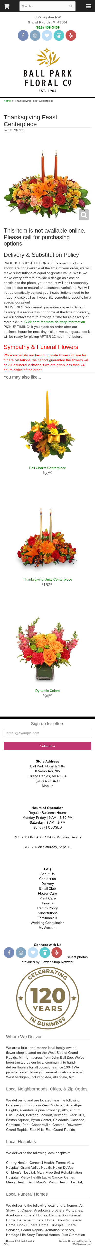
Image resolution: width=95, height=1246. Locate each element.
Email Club (47, 888)
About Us (47, 874)
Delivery (47, 884)
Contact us (47, 879)
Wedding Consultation (48, 923)
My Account (48, 928)
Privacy (47, 903)
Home (7, 100)
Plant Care (47, 898)
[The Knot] (47, 35)
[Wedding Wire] (59, 35)
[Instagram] (35, 35)
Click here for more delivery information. (55, 322)
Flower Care (47, 893)
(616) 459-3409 (48, 27)
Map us (47, 786)
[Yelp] (71, 35)
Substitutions (47, 913)
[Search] (71, 6)
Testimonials (47, 918)
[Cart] (6, 7)
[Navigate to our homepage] (47, 69)
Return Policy (47, 908)
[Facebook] (23, 35)
